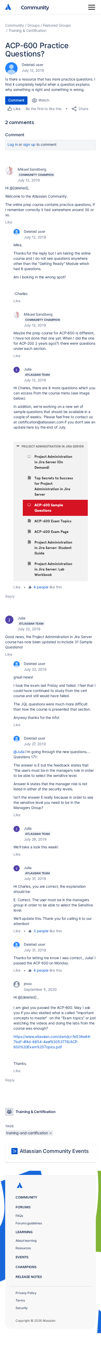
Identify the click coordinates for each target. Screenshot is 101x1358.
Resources (23, 1248)
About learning (26, 1241)
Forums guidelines (29, 1223)
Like (8, 222)
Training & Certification (27, 30)
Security (22, 1308)
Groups (33, 25)
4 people (40, 587)
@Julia (19, 751)
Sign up (29, 144)
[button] (50, 511)
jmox (28, 983)
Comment (16, 100)
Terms (20, 1300)
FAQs (19, 1216)
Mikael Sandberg (32, 169)
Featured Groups (57, 25)
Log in (13, 144)
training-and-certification (27, 1133)
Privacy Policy (26, 1293)
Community (35, 7)
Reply (10, 596)
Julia (28, 369)
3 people (40, 931)
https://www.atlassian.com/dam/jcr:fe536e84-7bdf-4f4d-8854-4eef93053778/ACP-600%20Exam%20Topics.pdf (52, 1041)
